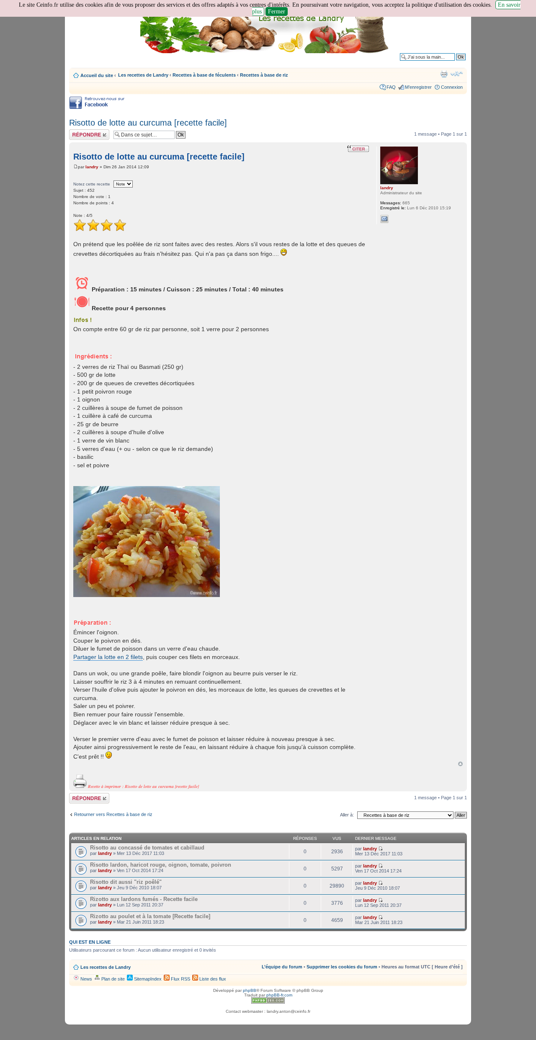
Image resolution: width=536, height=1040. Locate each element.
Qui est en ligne (90, 942)
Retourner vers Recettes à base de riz (113, 814)
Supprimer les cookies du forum (342, 966)
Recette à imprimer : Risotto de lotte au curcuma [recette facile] (143, 786)
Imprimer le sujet (443, 73)
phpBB (249, 990)
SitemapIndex (147, 978)
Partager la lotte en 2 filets (108, 657)
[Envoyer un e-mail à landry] (384, 219)
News (85, 978)
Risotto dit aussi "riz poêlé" (126, 882)
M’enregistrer (418, 87)
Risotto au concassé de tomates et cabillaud (147, 847)
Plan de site (112, 978)
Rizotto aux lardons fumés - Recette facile (144, 899)
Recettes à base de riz (264, 74)
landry (91, 167)
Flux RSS (180, 978)
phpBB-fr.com (279, 995)
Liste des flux (212, 978)
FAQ (391, 87)
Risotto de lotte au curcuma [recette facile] (148, 122)
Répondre (79, 131)
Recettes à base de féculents (204, 74)
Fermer (276, 11)
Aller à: (347, 814)
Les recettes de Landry (143, 74)
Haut (460, 764)
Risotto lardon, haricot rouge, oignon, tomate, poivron (160, 865)
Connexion (452, 87)
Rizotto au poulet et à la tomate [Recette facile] (150, 916)
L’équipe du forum (282, 966)
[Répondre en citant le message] (358, 148)
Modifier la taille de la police (457, 73)
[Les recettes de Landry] (266, 32)
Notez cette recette (91, 184)
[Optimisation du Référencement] (268, 1002)
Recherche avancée (445, 63)
